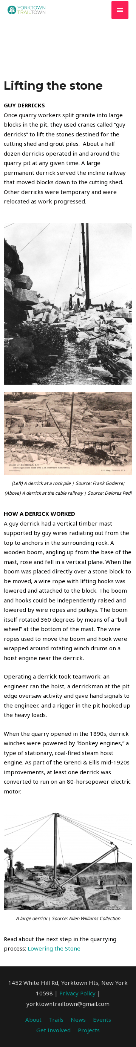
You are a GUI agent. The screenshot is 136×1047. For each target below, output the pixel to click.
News (78, 1019)
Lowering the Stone (54, 948)
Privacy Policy (77, 993)
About (33, 1019)
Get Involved (53, 1030)
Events (102, 1019)
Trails (56, 1019)
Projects (89, 1030)
